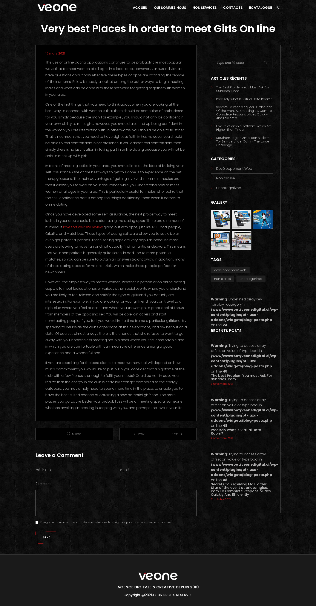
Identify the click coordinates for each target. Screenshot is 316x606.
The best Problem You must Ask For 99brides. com (242, 89)
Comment (43, 484)
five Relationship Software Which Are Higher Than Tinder (244, 128)
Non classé (225, 178)
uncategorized (228, 188)
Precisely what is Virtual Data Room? (244, 99)
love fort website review (83, 227)
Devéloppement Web (234, 169)
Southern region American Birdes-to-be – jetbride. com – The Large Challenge (242, 141)
